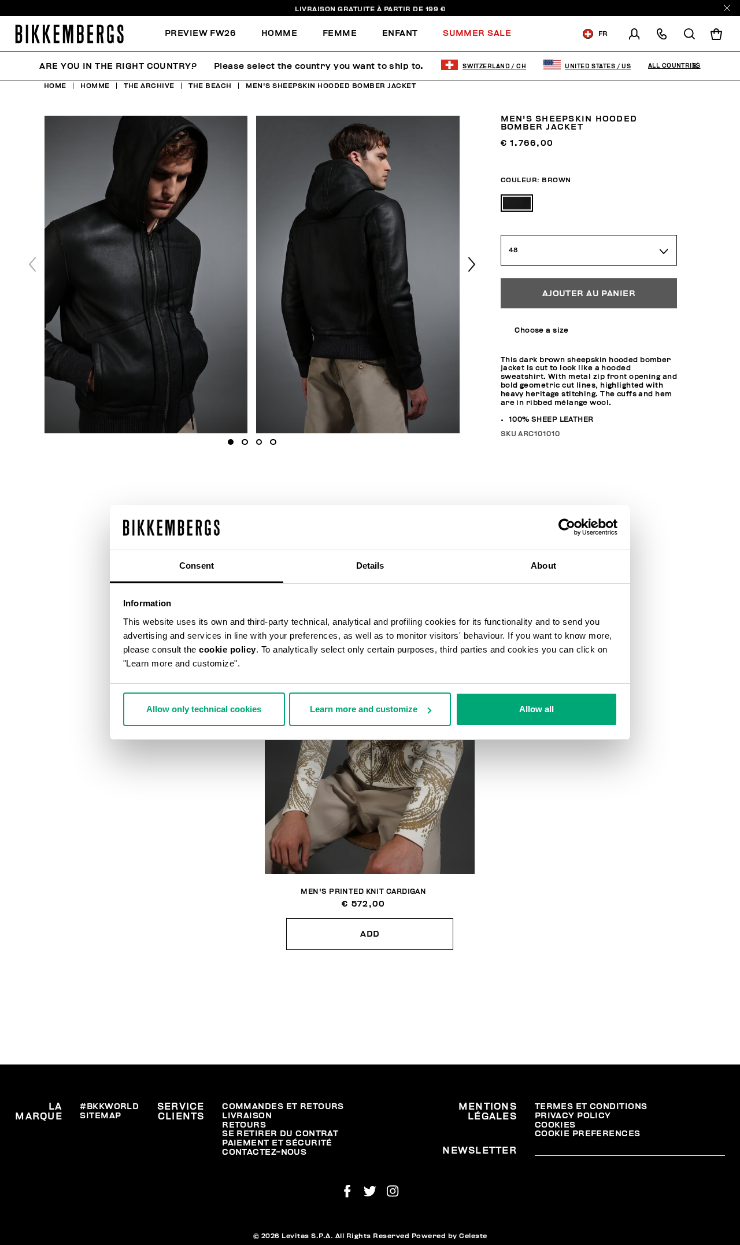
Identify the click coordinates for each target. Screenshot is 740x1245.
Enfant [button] (400, 33)
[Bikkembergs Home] (69, 33)
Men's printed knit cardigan (363, 892)
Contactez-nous (264, 1152)
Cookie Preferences (588, 1133)
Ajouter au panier (588, 293)
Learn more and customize (363, 709)
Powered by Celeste (449, 1235)
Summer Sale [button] (477, 33)
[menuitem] (207, 33)
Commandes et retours (283, 1106)
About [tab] (543, 565)
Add (369, 934)
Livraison (247, 1115)
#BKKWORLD (109, 1106)
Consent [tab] (196, 565)
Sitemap (100, 1115)
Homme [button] (279, 33)
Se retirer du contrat (280, 1133)
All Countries (674, 66)
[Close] (727, 7)
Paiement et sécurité (277, 1143)
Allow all (536, 709)
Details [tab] (370, 565)
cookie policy (227, 649)
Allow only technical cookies (203, 709)
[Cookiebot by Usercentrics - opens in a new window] (566, 527)
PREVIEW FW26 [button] (200, 33)
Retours (244, 1125)
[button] (471, 264)
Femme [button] (340, 33)
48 (513, 250)
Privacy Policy (573, 1115)
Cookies (555, 1125)
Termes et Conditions (591, 1106)
